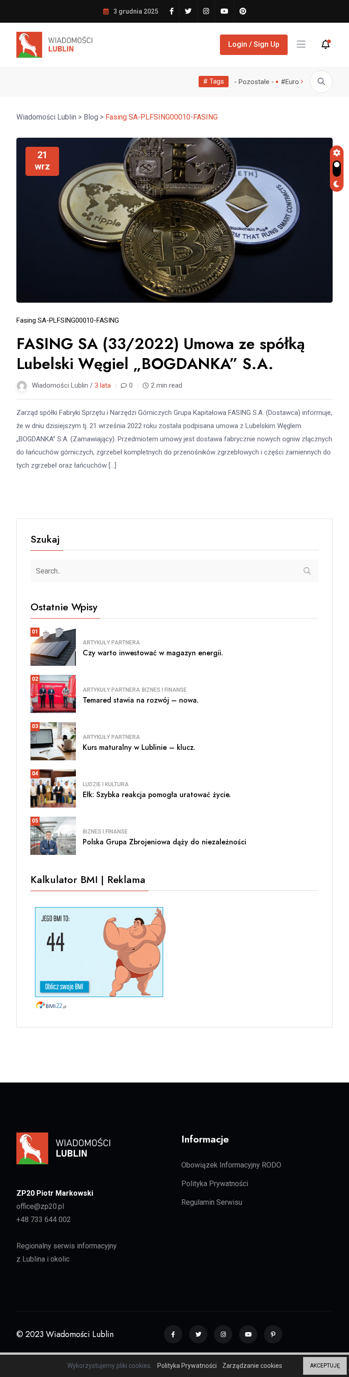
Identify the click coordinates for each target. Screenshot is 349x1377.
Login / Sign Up (253, 44)
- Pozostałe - (254, 82)
